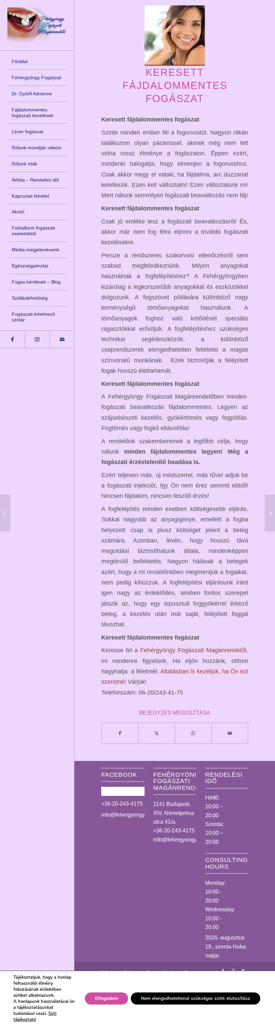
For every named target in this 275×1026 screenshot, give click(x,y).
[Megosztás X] (157, 733)
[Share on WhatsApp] (193, 733)
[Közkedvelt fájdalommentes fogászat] (5, 513)
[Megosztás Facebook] (120, 733)
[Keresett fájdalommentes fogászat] (175, 35)
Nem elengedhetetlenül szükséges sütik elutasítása (195, 998)
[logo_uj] (37, 25)
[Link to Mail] (62, 339)
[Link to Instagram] (37, 339)
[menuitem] (37, 62)
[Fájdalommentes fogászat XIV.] (270, 513)
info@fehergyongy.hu (126, 815)
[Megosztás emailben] (230, 733)
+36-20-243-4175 (122, 804)
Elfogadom (106, 998)
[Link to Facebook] (12, 339)
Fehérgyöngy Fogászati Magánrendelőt (193, 650)
